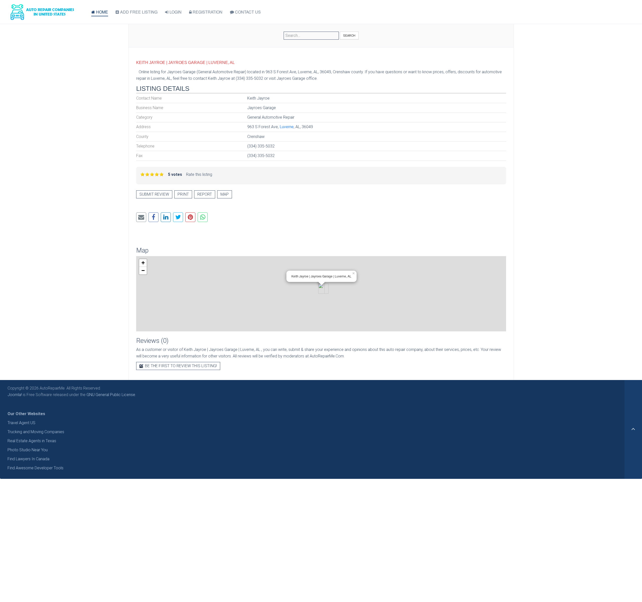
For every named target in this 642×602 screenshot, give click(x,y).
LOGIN (175, 12)
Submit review (154, 194)
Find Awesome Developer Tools (35, 468)
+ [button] (143, 263)
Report (204, 194)
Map (224, 194)
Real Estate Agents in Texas (32, 440)
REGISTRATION (207, 12)
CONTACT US (247, 12)
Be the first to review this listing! (180, 365)
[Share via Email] (141, 217)
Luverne (287, 126)
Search (349, 35)
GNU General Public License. (111, 394)
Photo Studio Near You (28, 449)
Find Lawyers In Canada (28, 459)
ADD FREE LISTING (138, 12)
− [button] (143, 270)
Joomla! (15, 394)
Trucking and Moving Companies (36, 431)
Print (183, 194)
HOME (101, 12)
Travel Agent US (21, 422)
